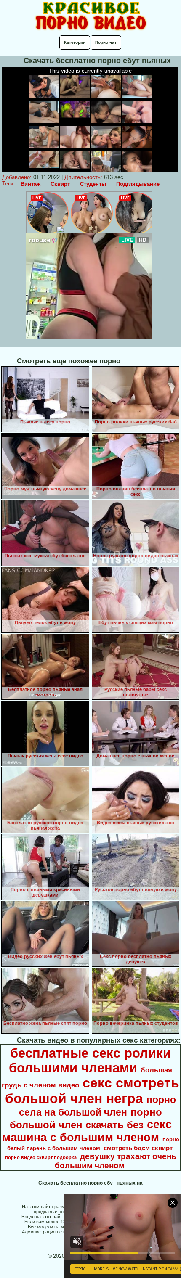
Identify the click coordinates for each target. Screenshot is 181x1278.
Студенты (93, 184)
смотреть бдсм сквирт (138, 1148)
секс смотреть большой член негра (92, 1090)
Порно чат (106, 42)
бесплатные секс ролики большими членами (90, 1060)
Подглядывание (138, 184)
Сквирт (60, 184)
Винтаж (30, 184)
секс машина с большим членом (87, 1131)
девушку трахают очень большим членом (115, 1161)
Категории (74, 42)
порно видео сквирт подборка (41, 1157)
